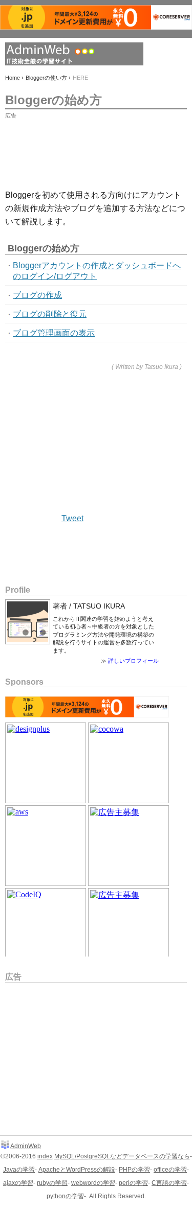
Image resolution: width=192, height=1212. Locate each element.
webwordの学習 (93, 1182)
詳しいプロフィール (133, 661)
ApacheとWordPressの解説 (76, 1169)
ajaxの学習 (18, 1182)
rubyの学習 (52, 1182)
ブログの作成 (37, 295)
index (45, 1156)
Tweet (72, 518)
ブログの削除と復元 (50, 314)
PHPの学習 (134, 1169)
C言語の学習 (169, 1182)
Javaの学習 (19, 1169)
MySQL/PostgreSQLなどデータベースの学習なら (122, 1156)
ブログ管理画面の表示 (54, 333)
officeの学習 (170, 1169)
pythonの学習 (65, 1196)
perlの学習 (133, 1182)
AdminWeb (25, 1146)
